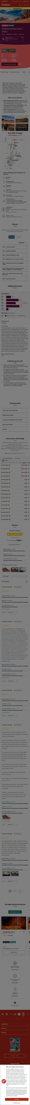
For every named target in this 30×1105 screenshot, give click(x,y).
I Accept (17, 1099)
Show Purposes (16, 1102)
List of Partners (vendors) (11, 1095)
